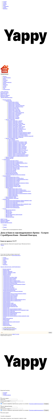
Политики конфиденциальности (36, 403)
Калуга (4, 87)
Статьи (4, 2)
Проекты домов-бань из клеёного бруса (17, 129)
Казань (4, 83)
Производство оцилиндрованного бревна (12, 308)
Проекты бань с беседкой (13, 109)
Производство (6, 307)
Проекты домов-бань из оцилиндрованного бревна (19, 132)
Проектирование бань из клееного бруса (12, 300)
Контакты (5, 8)
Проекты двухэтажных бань (14, 111)
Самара (4, 81)
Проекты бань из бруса (13, 102)
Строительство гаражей (8, 285)
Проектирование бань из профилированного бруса (14, 299)
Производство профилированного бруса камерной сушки (16, 310)
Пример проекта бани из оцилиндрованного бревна (19, 193)
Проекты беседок (7, 274)
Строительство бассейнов (8, 287)
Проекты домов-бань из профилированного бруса (19, 133)
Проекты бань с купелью (13, 117)
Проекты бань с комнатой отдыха (15, 106)
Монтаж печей (6, 324)
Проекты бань (6, 270)
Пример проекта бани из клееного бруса (17, 189)
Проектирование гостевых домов (10, 294)
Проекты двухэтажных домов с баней (16, 126)
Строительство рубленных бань (10, 283)
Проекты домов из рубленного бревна (16, 153)
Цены (4, 5)
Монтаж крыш (6, 319)
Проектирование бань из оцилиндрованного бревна (14, 293)
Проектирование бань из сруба (10, 298)
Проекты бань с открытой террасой (16, 112)
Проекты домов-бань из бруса (14, 122)
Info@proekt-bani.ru (16, 255)
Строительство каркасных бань (10, 288)
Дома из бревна (11, 139)
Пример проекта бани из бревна (15, 192)
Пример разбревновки (13, 195)
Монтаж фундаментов (8, 318)
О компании (6, 6)
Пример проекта (6, 301)
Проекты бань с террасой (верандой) (16, 105)
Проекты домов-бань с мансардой (15, 127)
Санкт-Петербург (7, 77)
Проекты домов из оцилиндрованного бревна (18, 154)
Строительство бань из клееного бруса (11, 280)
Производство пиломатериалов (10, 313)
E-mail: (2, 402)
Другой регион (6, 89)
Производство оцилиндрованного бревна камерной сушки (16, 315)
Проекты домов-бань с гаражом (15, 120)
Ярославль (5, 84)
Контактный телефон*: (6, 401)
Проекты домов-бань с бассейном (15, 123)
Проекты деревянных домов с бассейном (17, 152)
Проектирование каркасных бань (10, 306)
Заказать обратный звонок (6, 97)
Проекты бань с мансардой (14, 110)
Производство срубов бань (9, 311)
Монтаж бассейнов (7, 325)
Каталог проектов (7, 269)
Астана (4, 85)
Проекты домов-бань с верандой (15, 131)
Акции (4, 7)
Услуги (4, 317)
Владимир (5, 80)
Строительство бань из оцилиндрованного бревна (14, 284)
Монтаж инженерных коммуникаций (11, 321)
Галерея (5, 1)
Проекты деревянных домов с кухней (16, 145)
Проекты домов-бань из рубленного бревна (17, 134)
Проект (2, 245)
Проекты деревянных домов (9, 272)
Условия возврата (7, 395)
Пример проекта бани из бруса (15, 188)
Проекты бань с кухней (13, 116)
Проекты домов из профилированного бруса (18, 155)
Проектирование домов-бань (9, 304)
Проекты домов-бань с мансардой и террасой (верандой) (20, 136)
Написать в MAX (4, 96)
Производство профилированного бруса (12, 312)
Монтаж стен (6, 322)
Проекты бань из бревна (13, 103)
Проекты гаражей (7, 273)
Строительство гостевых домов (10, 277)
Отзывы (5, 3)
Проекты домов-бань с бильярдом (15, 137)
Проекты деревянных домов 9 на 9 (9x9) (17, 148)
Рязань (4, 78)
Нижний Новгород (7, 82)
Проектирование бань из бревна (10, 296)
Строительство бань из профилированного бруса (14, 281)
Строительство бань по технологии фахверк (13, 291)
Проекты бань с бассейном (14, 104)
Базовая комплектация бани (9, 290)
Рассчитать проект (5, 92)
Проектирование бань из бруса (10, 297)
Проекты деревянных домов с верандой (17, 144)
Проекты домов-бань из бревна (15, 125)
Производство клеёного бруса (9, 314)
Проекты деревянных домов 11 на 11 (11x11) (18, 150)
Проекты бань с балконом (14, 114)
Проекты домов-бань (7, 271)
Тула (4, 88)
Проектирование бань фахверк (10, 305)
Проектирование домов (8, 303)
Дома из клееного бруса (13, 140)
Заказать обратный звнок (6, 266)
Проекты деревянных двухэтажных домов (17, 141)
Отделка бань (6, 320)
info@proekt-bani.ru (16, 266)
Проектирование (7, 292)
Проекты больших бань (13, 107)
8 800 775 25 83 (4, 93)
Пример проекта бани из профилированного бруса (19, 191)
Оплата (4, 393)
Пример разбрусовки (13, 194)
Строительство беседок (8, 286)
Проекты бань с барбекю (13, 118)
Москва (4, 76)
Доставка (5, 392)
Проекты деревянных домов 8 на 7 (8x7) (17, 151)
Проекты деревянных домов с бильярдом (17, 146)
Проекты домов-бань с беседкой (15, 130)
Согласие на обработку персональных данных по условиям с (22, 403)
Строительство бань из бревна (9, 278)
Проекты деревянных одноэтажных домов (17, 143)
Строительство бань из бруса (9, 279)
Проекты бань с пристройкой (14, 113)
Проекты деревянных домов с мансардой (17, 147)
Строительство (6, 276)
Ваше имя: (3, 399)
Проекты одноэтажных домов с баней (16, 124)
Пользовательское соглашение (9, 328)
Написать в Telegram (5, 95)
